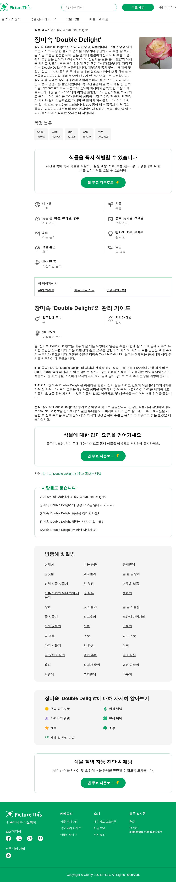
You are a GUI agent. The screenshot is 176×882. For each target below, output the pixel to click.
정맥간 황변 (92, 664)
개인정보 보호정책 (105, 821)
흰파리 (127, 593)
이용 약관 (100, 828)
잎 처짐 (89, 583)
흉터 (48, 664)
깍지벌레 (90, 674)
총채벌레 (129, 564)
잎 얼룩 (50, 636)
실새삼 (49, 564)
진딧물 (49, 574)
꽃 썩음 (89, 593)
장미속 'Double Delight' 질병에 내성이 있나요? (71, 521)
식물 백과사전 (44, 29)
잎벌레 (49, 674)
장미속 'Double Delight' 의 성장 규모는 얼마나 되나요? (77, 505)
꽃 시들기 (90, 607)
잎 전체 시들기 (55, 655)
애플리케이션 (98, 19)
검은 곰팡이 (131, 664)
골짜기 (127, 626)
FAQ (132, 821)
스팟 (87, 636)
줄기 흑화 (90, 655)
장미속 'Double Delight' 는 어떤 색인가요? (68, 530)
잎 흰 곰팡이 (131, 574)
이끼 (87, 626)
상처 (48, 607)
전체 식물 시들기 (56, 583)
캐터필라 (90, 574)
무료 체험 (138, 7)
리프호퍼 (90, 616)
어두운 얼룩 (131, 583)
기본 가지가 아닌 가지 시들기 (62, 595)
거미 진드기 (53, 626)
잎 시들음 (129, 655)
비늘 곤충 (90, 564)
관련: (67, 473)
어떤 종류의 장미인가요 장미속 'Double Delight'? (73, 497)
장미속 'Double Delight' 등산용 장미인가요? (69, 513)
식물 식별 (72, 19)
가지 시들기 (53, 645)
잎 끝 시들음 (131, 607)
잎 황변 (89, 645)
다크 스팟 (129, 636)
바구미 (127, 674)
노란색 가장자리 (134, 616)
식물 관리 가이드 (70, 828)
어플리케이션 (68, 834)
